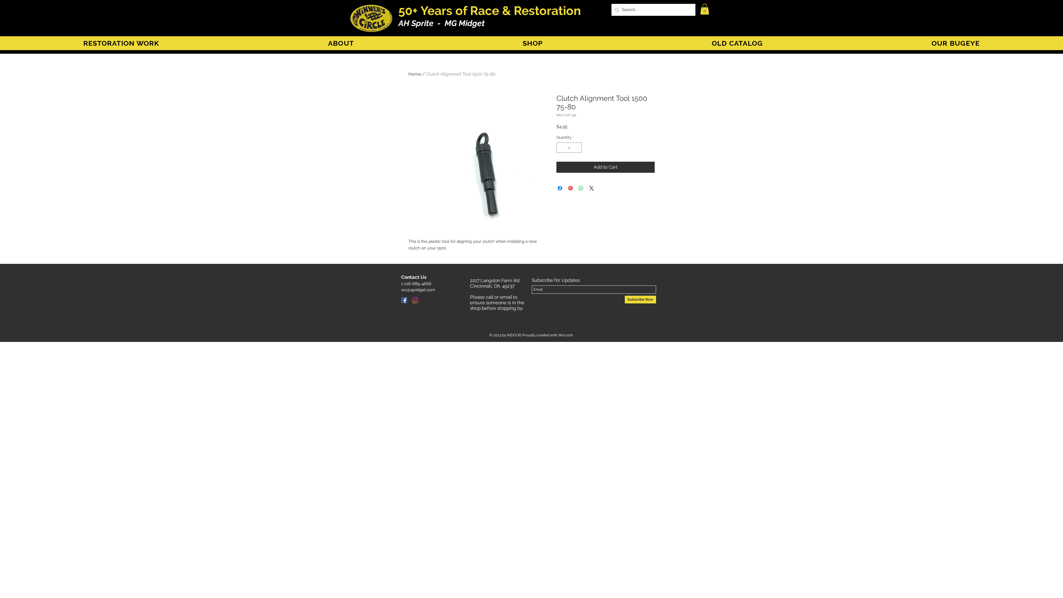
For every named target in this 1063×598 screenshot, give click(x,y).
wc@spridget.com (418, 289)
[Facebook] (404, 300)
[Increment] (577, 148)
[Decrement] (560, 148)
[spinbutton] (569, 148)
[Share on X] (591, 188)
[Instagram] (415, 300)
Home (414, 74)
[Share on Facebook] (560, 188)
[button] (704, 9)
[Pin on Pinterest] (570, 188)
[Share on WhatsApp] (581, 188)
